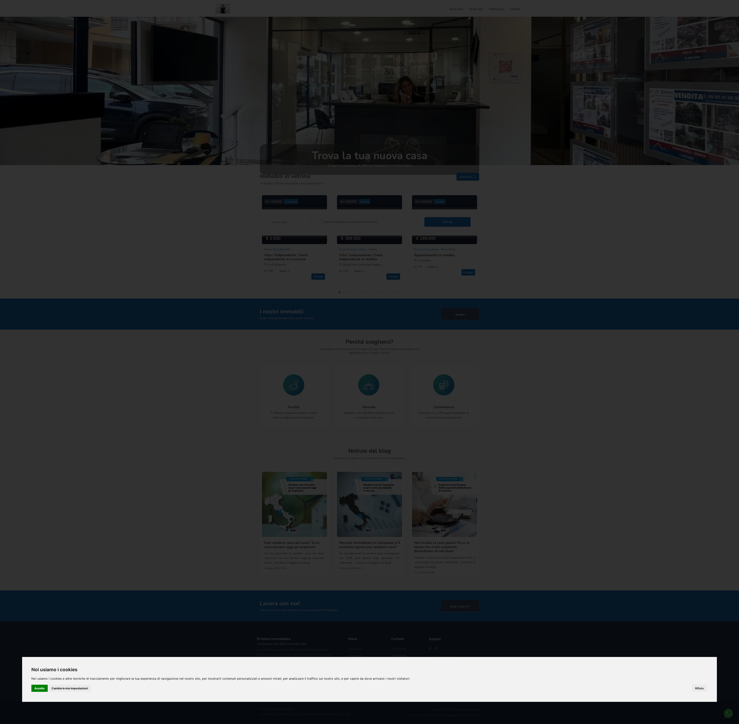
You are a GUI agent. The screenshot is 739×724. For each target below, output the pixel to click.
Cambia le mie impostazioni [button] (70, 688)
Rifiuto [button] (699, 688)
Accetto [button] (39, 688)
